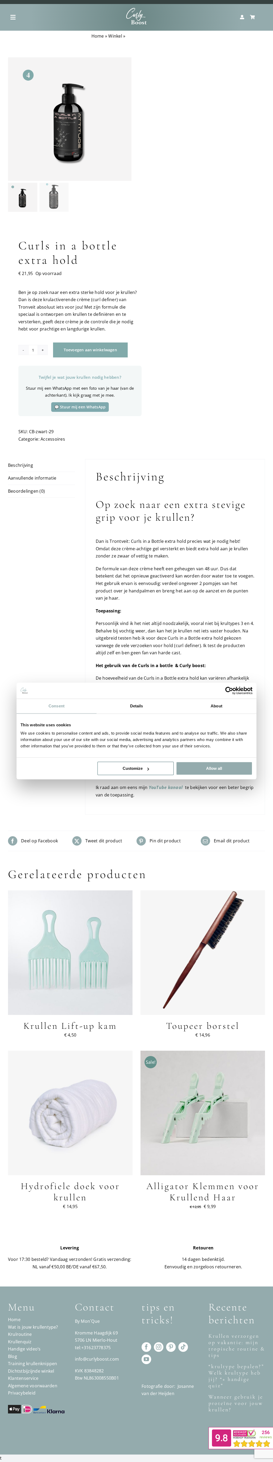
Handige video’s (24, 1349)
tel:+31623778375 (93, 1348)
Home (97, 36)
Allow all (214, 768)
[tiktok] (183, 1347)
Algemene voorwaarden (32, 1386)
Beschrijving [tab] (20, 465)
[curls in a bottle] (70, 119)
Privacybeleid (21, 1393)
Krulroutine (20, 1334)
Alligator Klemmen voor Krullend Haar (202, 1192)
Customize (133, 768)
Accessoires (53, 439)
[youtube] (146, 1359)
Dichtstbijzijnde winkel (31, 1371)
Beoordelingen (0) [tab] (26, 491)
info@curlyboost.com (97, 1359)
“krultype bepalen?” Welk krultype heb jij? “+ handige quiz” (236, 1376)
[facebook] (146, 1347)
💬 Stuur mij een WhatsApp (80, 406)
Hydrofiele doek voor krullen (70, 1192)
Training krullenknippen (32, 1364)
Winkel (115, 36)
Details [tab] (136, 706)
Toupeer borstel (202, 1025)
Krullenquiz (20, 1342)
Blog (12, 1356)
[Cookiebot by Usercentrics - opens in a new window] (229, 691)
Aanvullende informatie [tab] (32, 478)
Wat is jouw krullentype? (33, 1327)
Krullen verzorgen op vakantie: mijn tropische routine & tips (236, 1346)
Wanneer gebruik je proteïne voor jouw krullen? (235, 1403)
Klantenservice (23, 1378)
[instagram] (158, 1347)
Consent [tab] (57, 706)
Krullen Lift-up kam (70, 1025)
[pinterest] (171, 1347)
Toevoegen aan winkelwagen (90, 349)
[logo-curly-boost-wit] (136, 10)
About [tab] (216, 706)
